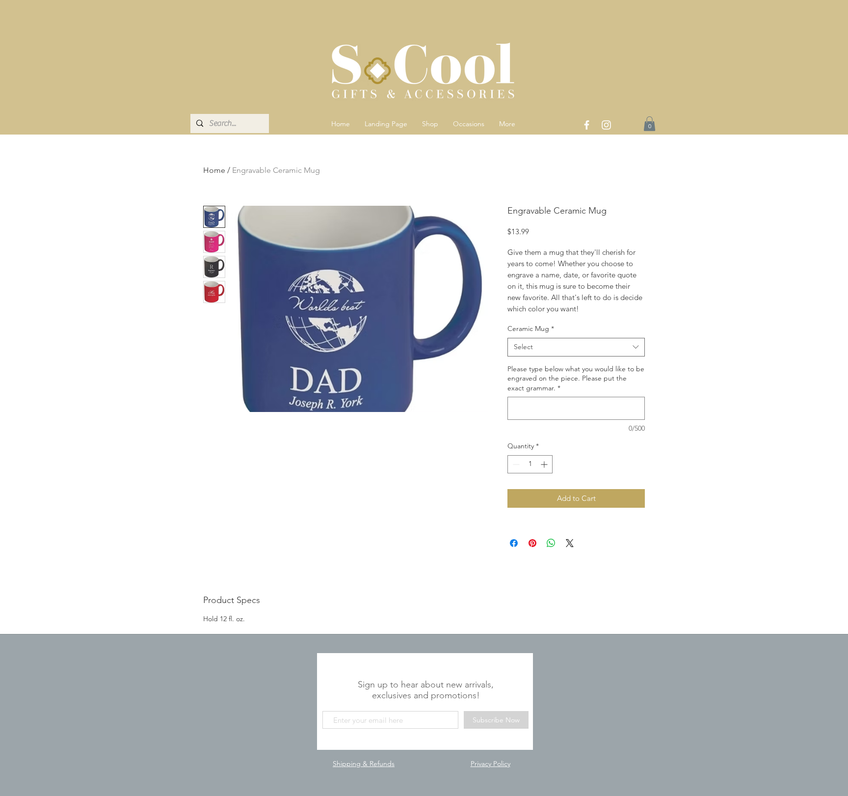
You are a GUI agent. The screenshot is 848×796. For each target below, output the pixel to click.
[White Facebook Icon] (587, 125)
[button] (430, 124)
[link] (649, 123)
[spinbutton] (530, 464)
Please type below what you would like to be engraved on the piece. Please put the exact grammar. (575, 378)
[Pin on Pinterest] (532, 543)
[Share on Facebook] (514, 543)
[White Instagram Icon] (606, 125)
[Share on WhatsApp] (551, 543)
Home (214, 170)
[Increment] (545, 464)
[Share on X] (570, 543)
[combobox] (576, 347)
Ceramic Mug (530, 328)
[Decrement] (515, 464)
